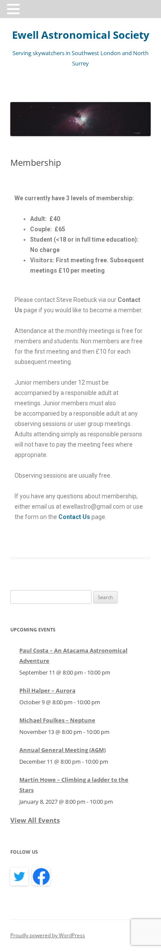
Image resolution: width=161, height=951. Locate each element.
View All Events (35, 820)
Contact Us (74, 516)
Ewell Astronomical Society (80, 35)
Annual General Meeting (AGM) (62, 750)
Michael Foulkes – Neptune (57, 720)
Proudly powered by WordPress (47, 935)
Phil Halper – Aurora (47, 690)
